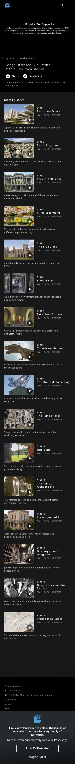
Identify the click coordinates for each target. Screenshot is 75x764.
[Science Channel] (7, 5)
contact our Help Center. (51, 33)
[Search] (60, 5)
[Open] (67, 5)
